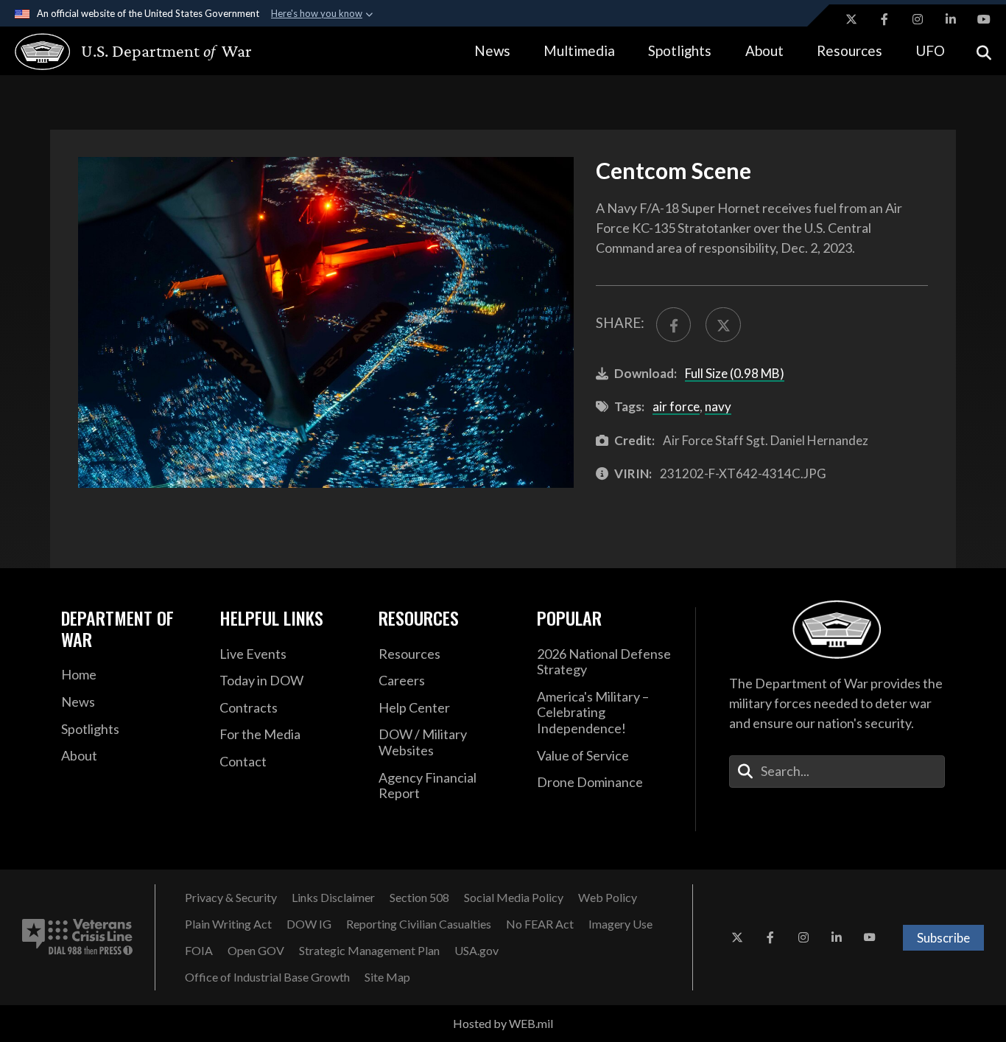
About (764, 50)
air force (676, 406)
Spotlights (679, 50)
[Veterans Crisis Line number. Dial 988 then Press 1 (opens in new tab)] (77, 937)
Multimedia (579, 50)
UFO (930, 50)
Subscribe (943, 937)
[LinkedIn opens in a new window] (951, 19)
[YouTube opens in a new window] (984, 19)
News (492, 50)
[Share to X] (723, 324)
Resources (849, 50)
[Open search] (984, 51)
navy (718, 406)
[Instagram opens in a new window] (918, 19)
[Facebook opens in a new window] (884, 19)
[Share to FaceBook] (673, 324)
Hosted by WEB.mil (503, 1023)
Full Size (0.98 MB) (734, 373)
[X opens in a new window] (851, 19)
